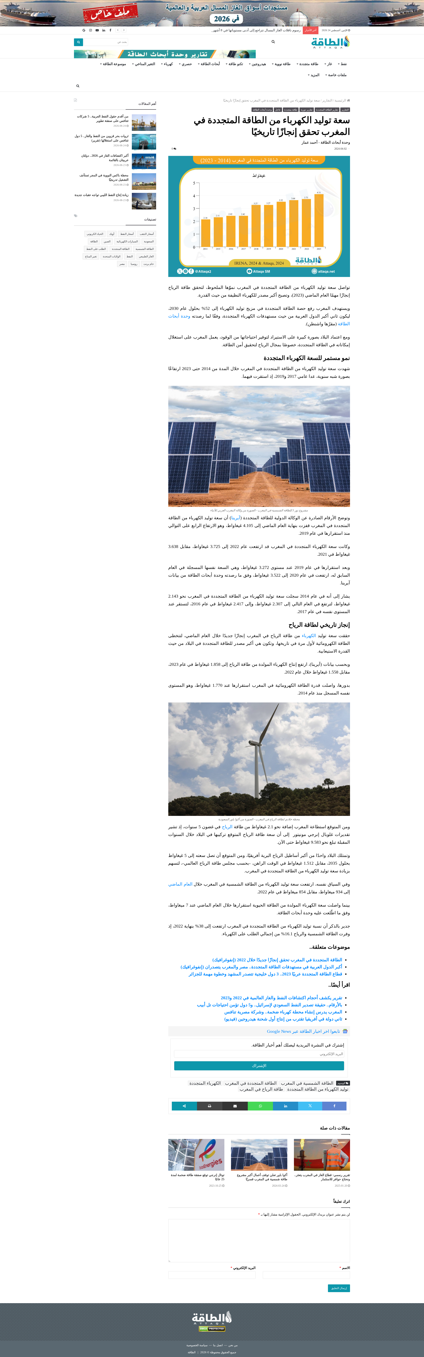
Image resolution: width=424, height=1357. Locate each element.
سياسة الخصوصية (197, 1345)
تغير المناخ (91, 256)
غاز (329, 64)
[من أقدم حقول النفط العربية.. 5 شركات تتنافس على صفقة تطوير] (144, 122)
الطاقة (94, 241)
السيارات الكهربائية (127, 241)
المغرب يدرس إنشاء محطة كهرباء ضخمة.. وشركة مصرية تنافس (283, 1011)
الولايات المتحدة (111, 256)
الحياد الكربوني (95, 233)
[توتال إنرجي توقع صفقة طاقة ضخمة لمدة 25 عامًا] (196, 1155)
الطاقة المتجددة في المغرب (251, 1083)
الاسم (344, 1268)
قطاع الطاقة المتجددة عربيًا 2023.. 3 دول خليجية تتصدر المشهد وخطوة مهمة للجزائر (265, 973)
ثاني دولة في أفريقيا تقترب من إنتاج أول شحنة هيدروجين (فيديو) (283, 1018)
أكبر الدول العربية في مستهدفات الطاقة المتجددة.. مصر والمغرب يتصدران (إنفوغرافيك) (261, 966)
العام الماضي (180, 884)
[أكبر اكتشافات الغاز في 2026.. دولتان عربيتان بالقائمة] (144, 162)
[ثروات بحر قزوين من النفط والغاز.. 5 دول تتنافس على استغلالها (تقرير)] (144, 142)
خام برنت (149, 263)
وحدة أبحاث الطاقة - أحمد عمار (326, 142)
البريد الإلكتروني (243, 1268)
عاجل (278, 109)
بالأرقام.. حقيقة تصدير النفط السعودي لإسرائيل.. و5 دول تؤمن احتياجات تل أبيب (269, 1004)
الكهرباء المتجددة (205, 1083)
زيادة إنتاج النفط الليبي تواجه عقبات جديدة (102, 195)
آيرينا (235, 517)
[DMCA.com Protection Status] (212, 1329)
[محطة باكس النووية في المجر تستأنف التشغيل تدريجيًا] (144, 181)
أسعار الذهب (147, 233)
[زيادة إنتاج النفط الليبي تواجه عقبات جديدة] (144, 201)
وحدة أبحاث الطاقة (262, 109)
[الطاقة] (330, 42)
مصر (122, 263)
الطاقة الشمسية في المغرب (307, 1083)
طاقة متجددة (308, 64)
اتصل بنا (218, 1345)
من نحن (233, 1345)
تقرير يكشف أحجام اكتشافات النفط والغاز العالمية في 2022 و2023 (281, 997)
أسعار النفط (127, 233)
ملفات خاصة (337, 75)
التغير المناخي (145, 64)
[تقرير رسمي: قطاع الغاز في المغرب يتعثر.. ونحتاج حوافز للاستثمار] (322, 1155)
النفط (130, 256)
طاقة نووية (283, 64)
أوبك (111, 233)
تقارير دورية (306, 109)
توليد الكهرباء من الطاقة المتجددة (317, 1089)
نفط (344, 64)
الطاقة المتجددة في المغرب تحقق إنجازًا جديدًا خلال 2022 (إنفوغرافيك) (277, 959)
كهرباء (168, 64)
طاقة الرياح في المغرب (261, 1089)
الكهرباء (309, 635)
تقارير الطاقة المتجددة (327, 109)
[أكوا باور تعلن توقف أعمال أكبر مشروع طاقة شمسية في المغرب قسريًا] (259, 1155)
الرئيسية (341, 100)
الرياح (227, 826)
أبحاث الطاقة (210, 64)
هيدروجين (259, 64)
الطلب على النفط (96, 248)
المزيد (315, 75)
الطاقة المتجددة (120, 248)
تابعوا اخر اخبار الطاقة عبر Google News (303, 1031)
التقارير (327, 100)
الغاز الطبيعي (146, 256)
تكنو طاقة (236, 64)
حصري (187, 64)
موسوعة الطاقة (114, 64)
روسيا (134, 263)
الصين (107, 241)
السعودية (149, 241)
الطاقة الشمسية (145, 248)
